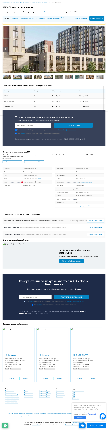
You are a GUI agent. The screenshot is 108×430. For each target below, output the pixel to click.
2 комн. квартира (28, 394)
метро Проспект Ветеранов (48, 12)
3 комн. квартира (28, 396)
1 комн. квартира (28, 393)
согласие (23, 130)
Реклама (16, 413)
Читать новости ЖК (34, 161)
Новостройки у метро (11, 400)
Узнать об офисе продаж (71, 261)
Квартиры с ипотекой (10, 393)
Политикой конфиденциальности (67, 130)
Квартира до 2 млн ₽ (44, 394)
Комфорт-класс (60, 394)
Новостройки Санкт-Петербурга (16, 416)
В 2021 (73, 394)
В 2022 (73, 396)
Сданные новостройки (78, 391)
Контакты (11, 413)
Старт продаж (75, 398)
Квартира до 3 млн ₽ (44, 396)
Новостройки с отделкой (11, 402)
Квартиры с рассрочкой (11, 394)
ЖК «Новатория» (44, 355)
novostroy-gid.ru (36, 424)
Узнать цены (14, 18)
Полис (77, 182)
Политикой (92, 414)
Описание (11, 378)
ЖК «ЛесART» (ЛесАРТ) (80, 355)
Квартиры (25, 378)
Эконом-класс (60, 391)
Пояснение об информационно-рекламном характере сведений (61, 413)
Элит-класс (59, 396)
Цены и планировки (27, 18)
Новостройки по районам (12, 396)
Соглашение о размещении (40, 413)
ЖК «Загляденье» (10, 355)
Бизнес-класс (60, 393)
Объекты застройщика (86, 182)
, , (85, 206)
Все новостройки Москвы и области (74, 424)
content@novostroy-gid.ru (77, 422)
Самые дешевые (9, 391)
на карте (40, 178)
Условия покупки (40, 18)
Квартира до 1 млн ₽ (44, 391)
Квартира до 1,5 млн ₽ (45, 393)
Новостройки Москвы (29, 416)
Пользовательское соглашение (26, 413)
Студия (26, 391)
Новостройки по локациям (12, 398)
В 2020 (73, 393)
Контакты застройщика (53, 18)
